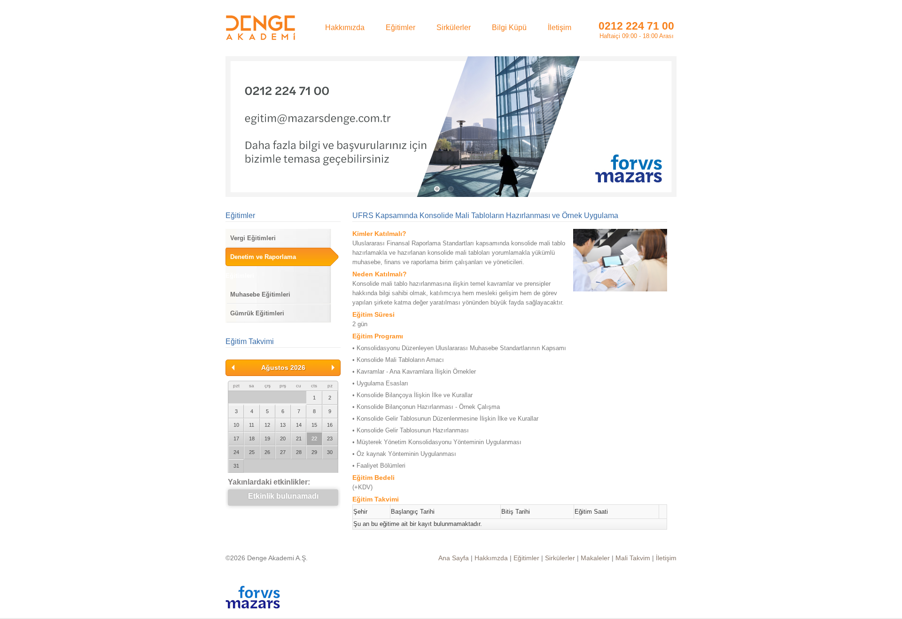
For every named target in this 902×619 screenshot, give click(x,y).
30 (330, 452)
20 (283, 438)
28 (299, 452)
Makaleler (595, 558)
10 (236, 425)
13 (283, 425)
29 (314, 452)
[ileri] (333, 367)
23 (330, 438)
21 (299, 438)
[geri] (233, 367)
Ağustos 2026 (283, 367)
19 (267, 438)
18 (252, 438)
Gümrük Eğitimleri (257, 313)
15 (314, 425)
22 (314, 438)
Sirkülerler (560, 558)
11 (251, 425)
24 (236, 452)
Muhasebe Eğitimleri (260, 294)
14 (299, 425)
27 (283, 452)
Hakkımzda (491, 558)
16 (330, 425)
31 (236, 466)
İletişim (666, 558)
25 (252, 452)
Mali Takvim (632, 558)
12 (267, 425)
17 (236, 438)
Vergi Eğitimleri (253, 238)
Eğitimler (240, 215)
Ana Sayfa (453, 558)
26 (267, 452)
